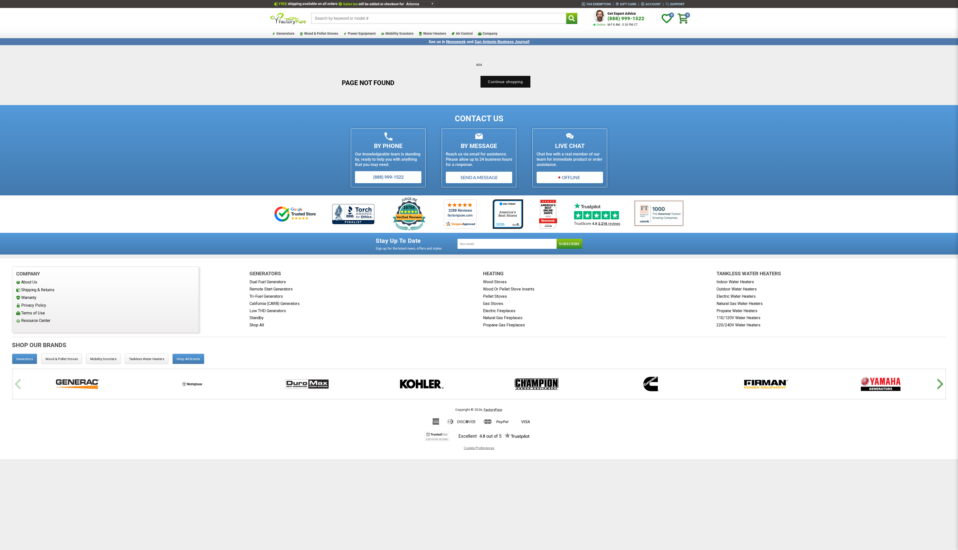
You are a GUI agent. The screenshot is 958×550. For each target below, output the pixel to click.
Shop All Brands (188, 359)
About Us (29, 282)
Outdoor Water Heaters (737, 289)
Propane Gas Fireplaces (504, 325)
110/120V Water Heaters (738, 317)
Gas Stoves (493, 303)
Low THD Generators (267, 310)
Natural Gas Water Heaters (740, 303)
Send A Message (479, 177)
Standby (256, 317)
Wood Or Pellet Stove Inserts (508, 289)
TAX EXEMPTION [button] (598, 4)
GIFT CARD (628, 4)
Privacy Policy (33, 305)
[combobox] (438, 18)
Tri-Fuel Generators (266, 296)
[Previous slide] (18, 384)
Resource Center (35, 320)
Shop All (256, 325)
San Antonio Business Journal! (502, 41)
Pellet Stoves (495, 296)
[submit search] (571, 18)
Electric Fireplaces (499, 310)
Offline (571, 177)
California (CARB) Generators (274, 303)
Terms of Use (33, 313)
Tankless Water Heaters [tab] (146, 359)
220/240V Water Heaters (738, 325)
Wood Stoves (495, 281)
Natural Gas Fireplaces (502, 317)
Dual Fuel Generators (267, 281)
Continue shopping (505, 82)
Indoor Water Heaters (735, 281)
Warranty (28, 297)
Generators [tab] (24, 359)
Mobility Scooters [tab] (103, 359)
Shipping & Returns (37, 289)
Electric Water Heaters (736, 296)
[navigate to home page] (288, 18)
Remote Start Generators (271, 289)
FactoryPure (493, 410)
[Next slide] (939, 384)
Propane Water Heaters (737, 310)
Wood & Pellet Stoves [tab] (61, 359)
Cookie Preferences (479, 448)
